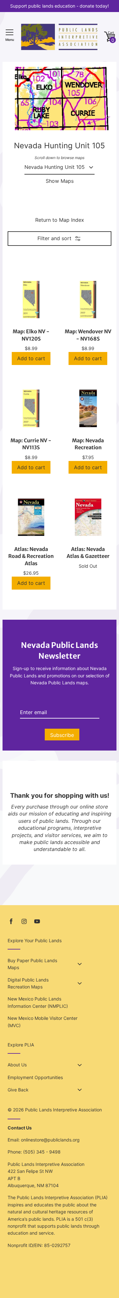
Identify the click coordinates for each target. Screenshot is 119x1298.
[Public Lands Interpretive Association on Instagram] (24, 921)
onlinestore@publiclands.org (50, 1139)
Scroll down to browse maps (59, 157)
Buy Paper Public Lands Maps (32, 964)
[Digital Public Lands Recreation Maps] (80, 983)
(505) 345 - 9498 (42, 1151)
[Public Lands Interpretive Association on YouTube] (37, 921)
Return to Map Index (59, 220)
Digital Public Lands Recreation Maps (28, 983)
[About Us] (80, 1065)
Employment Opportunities (35, 1077)
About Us (17, 1064)
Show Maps (60, 181)
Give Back (18, 1089)
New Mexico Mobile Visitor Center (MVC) (42, 1021)
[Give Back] (80, 1090)
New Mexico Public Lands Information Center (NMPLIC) (38, 1002)
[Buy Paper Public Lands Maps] (80, 964)
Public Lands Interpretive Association (63, 1109)
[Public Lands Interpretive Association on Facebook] (11, 921)
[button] (109, 37)
